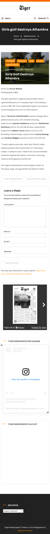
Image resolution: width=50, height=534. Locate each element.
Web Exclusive (12, 65)
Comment (9, 204)
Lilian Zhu (29, 69)
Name (7, 231)
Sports (40, 61)
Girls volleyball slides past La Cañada (14, 179)
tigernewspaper (30, 408)
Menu (8, 18)
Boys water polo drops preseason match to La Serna (38, 179)
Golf (31, 61)
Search (42, 18)
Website (7, 251)
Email (7, 241)
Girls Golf (22, 61)
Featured (10, 61)
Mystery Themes (25, 530)
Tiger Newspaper (12, 408)
